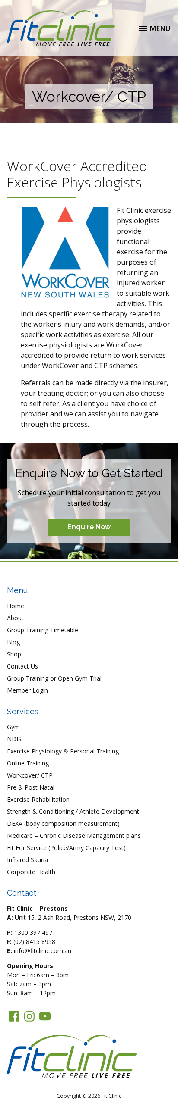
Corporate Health (31, 872)
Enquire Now (89, 527)
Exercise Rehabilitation (38, 799)
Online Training (28, 763)
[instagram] (29, 1016)
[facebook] (14, 1016)
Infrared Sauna (27, 860)
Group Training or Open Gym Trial (54, 678)
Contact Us (22, 666)
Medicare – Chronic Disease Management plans (74, 835)
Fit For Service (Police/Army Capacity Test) (66, 848)
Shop (14, 654)
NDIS (14, 739)
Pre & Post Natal (30, 787)
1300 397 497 (33, 932)
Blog (13, 642)
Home (15, 606)
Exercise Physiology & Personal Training (63, 751)
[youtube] (45, 1016)
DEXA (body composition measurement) (63, 823)
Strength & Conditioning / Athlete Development (73, 811)
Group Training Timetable (42, 630)
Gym (13, 727)
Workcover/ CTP (30, 775)
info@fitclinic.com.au (42, 951)
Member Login (27, 690)
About (15, 618)
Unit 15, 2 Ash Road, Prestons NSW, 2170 (73, 917)
